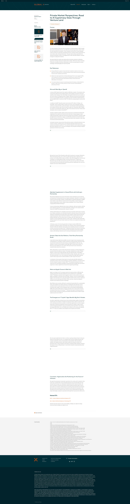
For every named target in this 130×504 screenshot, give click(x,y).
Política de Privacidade (56, 458)
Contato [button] (93, 4)
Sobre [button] (89, 4)
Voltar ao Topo (38, 502)
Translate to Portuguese (55, 24)
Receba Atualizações (72, 458)
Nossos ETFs (73, 4)
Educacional (84, 4)
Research (78, 4)
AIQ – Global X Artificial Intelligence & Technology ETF (60, 401)
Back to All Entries (38, 412)
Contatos (53, 461)
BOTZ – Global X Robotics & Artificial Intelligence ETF (60, 398)
